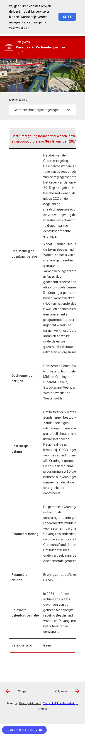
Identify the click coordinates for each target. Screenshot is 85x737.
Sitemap (42, 708)
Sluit (67, 17)
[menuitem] (42, 729)
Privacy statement (30, 703)
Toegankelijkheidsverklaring (60, 703)
